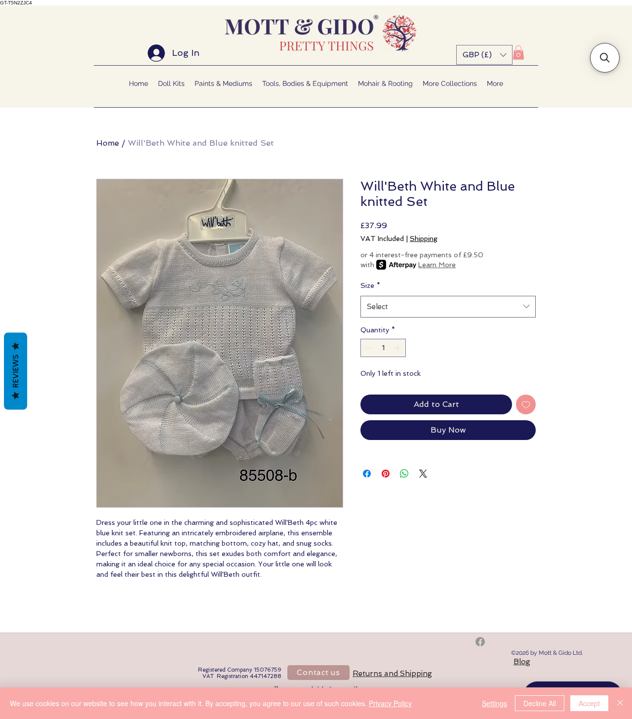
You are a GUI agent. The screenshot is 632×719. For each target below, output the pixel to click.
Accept (589, 703)
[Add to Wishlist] (526, 404)
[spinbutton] (383, 348)
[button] (484, 55)
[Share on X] (423, 473)
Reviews (15, 371)
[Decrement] (368, 348)
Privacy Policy (390, 703)
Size (370, 285)
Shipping (423, 238)
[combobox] (448, 307)
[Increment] (398, 348)
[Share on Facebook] (367, 473)
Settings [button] (494, 703)
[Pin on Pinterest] (386, 473)
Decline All (539, 703)
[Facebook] (480, 642)
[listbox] (484, 55)
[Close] (620, 703)
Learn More (437, 265)
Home (107, 143)
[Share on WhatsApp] (404, 473)
